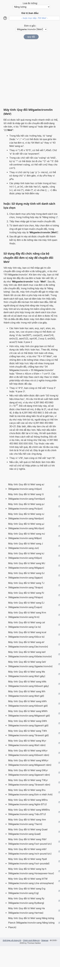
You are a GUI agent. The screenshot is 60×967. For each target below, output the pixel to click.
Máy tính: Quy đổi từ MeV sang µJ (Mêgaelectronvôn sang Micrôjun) (26, 526)
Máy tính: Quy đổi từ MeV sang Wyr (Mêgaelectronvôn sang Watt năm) (27, 743)
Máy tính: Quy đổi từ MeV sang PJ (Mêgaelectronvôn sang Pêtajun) (26, 595)
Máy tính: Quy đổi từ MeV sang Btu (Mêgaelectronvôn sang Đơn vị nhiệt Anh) (30, 792)
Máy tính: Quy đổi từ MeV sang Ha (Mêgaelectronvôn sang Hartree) (26, 910)
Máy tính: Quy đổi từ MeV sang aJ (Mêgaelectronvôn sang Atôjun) (26, 486)
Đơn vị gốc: (30, 25)
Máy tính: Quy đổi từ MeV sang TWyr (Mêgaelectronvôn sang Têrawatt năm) (29, 782)
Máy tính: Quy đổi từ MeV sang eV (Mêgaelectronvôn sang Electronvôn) (28, 644)
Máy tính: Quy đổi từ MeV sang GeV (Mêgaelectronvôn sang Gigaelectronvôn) (30, 664)
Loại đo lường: (30, 3)
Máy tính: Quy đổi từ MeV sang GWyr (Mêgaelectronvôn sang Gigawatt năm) (29, 772)
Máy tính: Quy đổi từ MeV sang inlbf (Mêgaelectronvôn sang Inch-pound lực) (30, 851)
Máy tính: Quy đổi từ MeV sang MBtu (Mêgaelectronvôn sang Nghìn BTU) (28, 802)
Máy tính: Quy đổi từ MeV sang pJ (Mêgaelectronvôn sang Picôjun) (26, 506)
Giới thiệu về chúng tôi (12, 940)
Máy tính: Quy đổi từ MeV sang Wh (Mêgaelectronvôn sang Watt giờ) (26, 693)
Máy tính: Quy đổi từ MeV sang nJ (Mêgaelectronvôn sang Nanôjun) (26, 516)
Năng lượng (49, 217)
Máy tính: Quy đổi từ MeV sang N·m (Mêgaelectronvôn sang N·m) (27, 615)
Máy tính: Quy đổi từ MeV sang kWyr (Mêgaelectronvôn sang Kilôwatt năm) (28, 753)
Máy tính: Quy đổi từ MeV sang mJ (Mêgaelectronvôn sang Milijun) (26, 536)
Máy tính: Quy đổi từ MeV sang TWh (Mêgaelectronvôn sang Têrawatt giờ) (28, 733)
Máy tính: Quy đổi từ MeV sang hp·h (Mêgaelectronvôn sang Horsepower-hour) (31, 871)
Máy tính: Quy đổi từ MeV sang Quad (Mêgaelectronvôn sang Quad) (27, 832)
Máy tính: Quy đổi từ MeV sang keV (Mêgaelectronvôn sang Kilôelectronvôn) (30, 654)
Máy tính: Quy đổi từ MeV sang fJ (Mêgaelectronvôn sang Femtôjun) (26, 496)
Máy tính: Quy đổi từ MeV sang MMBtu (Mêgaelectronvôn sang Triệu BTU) (29, 812)
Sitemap (44, 940)
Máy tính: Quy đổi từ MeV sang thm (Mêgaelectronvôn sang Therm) (27, 822)
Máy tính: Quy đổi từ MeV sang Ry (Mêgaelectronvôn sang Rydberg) (26, 901)
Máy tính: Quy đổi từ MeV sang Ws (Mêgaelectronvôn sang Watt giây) (26, 674)
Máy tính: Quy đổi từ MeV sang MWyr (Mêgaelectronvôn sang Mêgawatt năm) (29, 762)
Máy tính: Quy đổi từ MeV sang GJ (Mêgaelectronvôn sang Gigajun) (26, 575)
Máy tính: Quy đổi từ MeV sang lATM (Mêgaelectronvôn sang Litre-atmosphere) (31, 881)
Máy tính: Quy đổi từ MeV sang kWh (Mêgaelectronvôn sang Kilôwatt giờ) (28, 703)
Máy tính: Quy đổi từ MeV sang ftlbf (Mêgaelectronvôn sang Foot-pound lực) (30, 841)
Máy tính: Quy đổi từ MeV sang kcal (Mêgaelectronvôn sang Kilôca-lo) (27, 634)
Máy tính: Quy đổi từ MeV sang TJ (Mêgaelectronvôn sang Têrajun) (26, 585)
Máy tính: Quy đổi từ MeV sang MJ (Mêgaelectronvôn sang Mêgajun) (26, 565)
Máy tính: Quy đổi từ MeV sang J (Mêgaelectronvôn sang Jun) (25, 546)
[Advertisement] (30, 74)
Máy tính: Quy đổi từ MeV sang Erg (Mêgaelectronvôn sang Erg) (26, 891)
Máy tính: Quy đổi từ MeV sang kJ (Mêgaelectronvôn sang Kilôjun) (26, 555)
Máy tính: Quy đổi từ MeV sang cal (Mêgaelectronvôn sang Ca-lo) (26, 624)
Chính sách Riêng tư (31, 940)
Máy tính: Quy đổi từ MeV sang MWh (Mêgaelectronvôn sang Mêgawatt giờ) (29, 713)
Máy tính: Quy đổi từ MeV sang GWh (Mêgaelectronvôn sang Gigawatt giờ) (28, 723)
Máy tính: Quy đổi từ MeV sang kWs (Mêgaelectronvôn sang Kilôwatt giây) (28, 684)
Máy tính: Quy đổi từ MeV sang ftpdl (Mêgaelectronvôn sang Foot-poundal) (29, 861)
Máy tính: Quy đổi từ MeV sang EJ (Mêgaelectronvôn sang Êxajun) (26, 605)
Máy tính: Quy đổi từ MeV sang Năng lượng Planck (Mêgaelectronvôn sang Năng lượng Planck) (31, 923)
